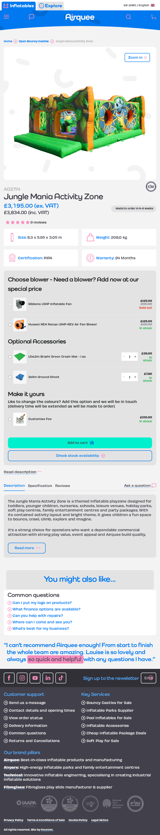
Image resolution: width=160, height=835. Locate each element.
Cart (153, 19)
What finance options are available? (46, 609)
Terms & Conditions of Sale (46, 820)
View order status (26, 717)
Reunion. (47, 829)
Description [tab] (14, 485)
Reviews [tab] (62, 485)
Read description (20, 471)
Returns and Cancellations (34, 740)
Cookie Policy (78, 820)
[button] (139, 5)
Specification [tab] (40, 485)
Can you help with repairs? (37, 615)
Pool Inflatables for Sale (109, 717)
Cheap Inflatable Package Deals (116, 733)
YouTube (35, 678)
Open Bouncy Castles (34, 41)
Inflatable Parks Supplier (110, 710)
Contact (31, 19)
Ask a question (137, 485)
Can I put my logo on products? (42, 602)
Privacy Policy (13, 820)
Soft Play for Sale (102, 740)
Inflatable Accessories (107, 725)
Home (8, 41)
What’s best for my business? (40, 628)
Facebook (9, 678)
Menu (6, 19)
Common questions (27, 733)
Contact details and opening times (42, 710)
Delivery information (28, 725)
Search (128, 19)
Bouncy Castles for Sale (109, 702)
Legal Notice (99, 820)
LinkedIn (47, 678)
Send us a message (27, 702)
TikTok (60, 678)
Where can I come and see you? (42, 622)
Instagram (22, 678)
